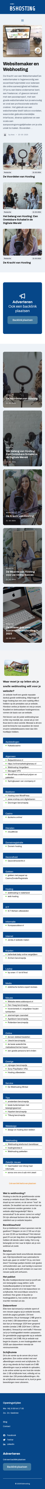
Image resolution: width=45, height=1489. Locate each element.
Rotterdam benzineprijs (18, 1022)
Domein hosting (15, 846)
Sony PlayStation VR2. (18, 1068)
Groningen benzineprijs (18, 802)
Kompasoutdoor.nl (16, 925)
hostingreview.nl (15, 1147)
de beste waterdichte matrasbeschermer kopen (17, 1045)
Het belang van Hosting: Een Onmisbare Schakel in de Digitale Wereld (20, 219)
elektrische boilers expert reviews (22, 986)
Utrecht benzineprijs (16, 1040)
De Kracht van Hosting (17, 262)
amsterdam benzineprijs (18, 1101)
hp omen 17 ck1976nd (18, 972)
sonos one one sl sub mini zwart (22, 1172)
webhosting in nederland (19, 892)
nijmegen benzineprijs (17, 1065)
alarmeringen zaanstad (18, 1015)
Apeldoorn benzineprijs (18, 1018)
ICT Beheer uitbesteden (18, 910)
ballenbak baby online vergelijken (23, 954)
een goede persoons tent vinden (22, 1050)
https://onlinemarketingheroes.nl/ (22, 763)
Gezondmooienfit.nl (16, 860)
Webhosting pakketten (18, 1151)
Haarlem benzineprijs (17, 1111)
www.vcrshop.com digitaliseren (21, 799)
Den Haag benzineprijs (18, 1005)
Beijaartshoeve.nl (15, 760)
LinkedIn (10, 1444)
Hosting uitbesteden (17, 1072)
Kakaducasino (14, 745)
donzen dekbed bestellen (19, 1036)
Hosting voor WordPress (18, 795)
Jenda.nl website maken (18, 939)
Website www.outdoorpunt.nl (20, 1001)
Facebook (11, 1435)
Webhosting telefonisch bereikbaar (23, 1144)
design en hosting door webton (21, 1129)
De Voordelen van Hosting (19, 176)
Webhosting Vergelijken (18, 767)
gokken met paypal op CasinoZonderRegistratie (17, 877)
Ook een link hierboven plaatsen (22, 1183)
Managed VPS (14, 770)
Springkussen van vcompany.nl (21, 781)
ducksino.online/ (15, 817)
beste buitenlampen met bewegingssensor (17, 1106)
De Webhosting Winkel (18, 1086)
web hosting (13, 896)
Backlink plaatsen (22, 320)
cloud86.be (13, 831)
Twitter (10, 1440)
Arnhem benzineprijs (17, 957)
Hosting (6, 1196)
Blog (5, 1422)
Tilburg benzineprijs (16, 1115)
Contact (6, 1426)
